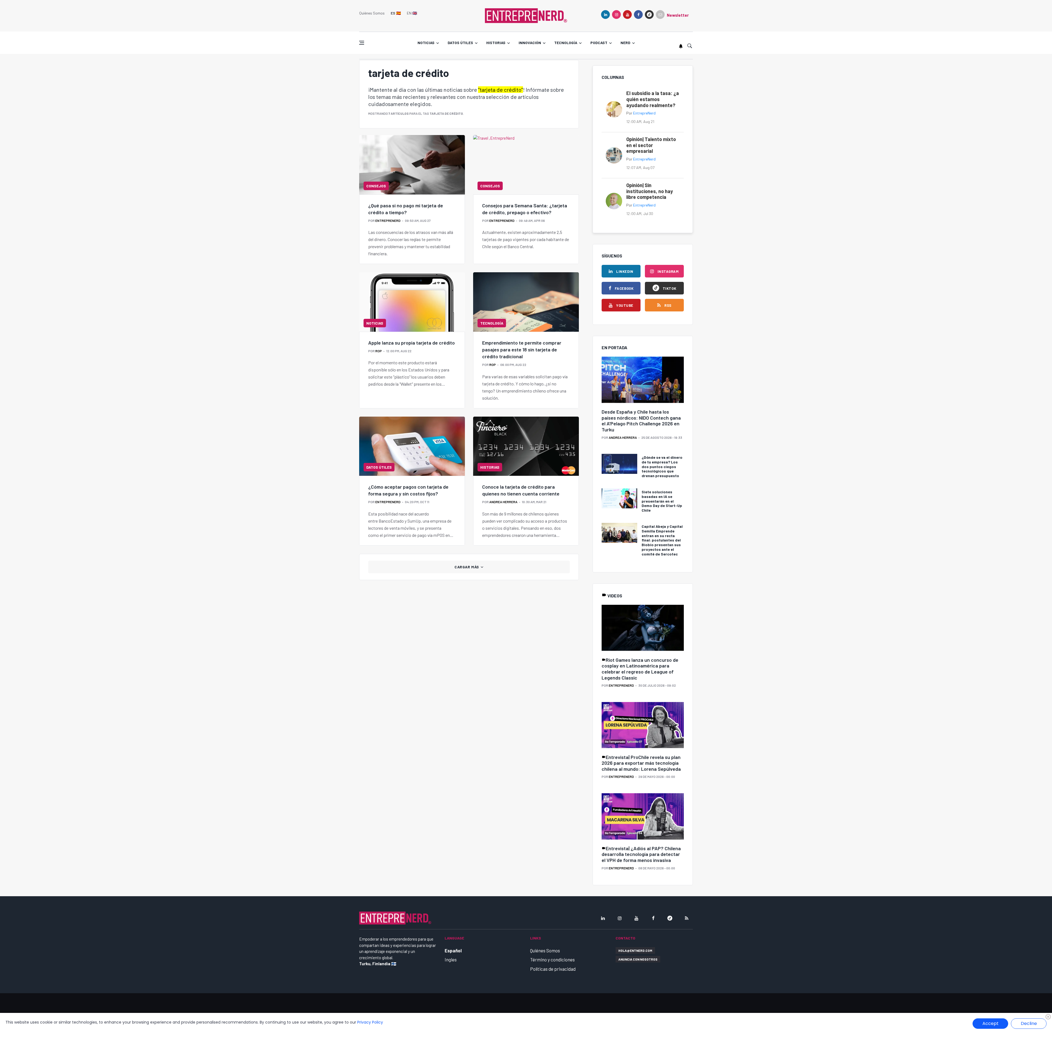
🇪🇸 (396, 13)
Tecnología (565, 42)
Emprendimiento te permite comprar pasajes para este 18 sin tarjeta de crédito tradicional (521, 349)
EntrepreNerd (388, 220)
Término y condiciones (552, 959)
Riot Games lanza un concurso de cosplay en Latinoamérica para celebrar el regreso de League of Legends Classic (640, 669)
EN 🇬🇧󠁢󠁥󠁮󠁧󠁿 (412, 13)
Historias (495, 42)
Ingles (451, 959)
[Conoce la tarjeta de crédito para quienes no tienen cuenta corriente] (526, 446)
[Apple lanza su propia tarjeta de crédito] (412, 301)
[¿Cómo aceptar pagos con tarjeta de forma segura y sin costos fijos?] (412, 446)
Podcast (598, 42)
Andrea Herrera (503, 502)
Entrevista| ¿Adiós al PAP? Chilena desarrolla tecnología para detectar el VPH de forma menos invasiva (641, 854)
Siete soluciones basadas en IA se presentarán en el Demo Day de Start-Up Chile (662, 500)
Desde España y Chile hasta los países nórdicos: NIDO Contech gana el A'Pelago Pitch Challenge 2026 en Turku (641, 420)
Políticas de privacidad (553, 969)
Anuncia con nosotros (638, 959)
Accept (990, 1023)
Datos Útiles (379, 467)
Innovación (530, 42)
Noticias (426, 42)
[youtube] (627, 14)
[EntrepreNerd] (526, 15)
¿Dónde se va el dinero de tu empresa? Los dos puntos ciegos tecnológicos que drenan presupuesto (662, 466)
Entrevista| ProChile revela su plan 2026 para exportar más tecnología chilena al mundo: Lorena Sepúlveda (641, 763)
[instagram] (616, 14)
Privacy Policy (370, 1022)
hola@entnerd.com (635, 950)
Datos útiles (460, 42)
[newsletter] (660, 14)
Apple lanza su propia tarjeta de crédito (411, 343)
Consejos (376, 186)
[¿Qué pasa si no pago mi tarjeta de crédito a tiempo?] (412, 164)
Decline (1029, 1023)
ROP (378, 351)
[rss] (686, 918)
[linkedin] (605, 14)
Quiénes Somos (372, 13)
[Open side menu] (361, 42)
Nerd (625, 42)
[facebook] (638, 14)
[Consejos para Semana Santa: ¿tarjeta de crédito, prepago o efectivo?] (526, 164)
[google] (649, 14)
